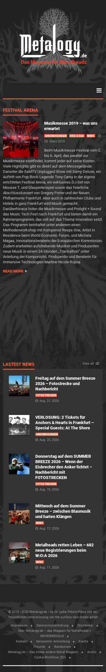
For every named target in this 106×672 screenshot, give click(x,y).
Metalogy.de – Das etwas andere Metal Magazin (43, 652)
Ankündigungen (56, 135)
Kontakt (21, 641)
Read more (13, 271)
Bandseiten (62, 647)
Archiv (91, 652)
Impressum (19, 625)
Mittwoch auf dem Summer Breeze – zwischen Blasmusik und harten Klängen (63, 511)
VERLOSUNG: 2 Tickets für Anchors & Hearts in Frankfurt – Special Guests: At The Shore (64, 422)
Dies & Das (77, 135)
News (91, 135)
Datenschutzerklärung (53, 625)
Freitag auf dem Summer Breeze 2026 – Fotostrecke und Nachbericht (65, 383)
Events (83, 641)
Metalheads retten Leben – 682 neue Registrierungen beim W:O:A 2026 (64, 550)
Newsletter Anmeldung (53, 641)
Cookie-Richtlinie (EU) (50, 657)
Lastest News (18, 364)
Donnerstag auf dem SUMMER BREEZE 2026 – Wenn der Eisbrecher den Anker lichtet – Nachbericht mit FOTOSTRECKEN (63, 467)
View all (88, 364)
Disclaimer (85, 625)
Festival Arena (20, 110)
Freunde (39, 647)
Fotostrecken (46, 395)
